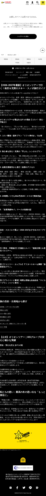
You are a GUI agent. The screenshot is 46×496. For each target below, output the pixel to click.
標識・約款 (29, 72)
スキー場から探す (5, 313)
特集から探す (4, 310)
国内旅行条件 (9, 72)
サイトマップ (20, 72)
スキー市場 (3, 327)
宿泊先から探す (12, 55)
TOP (2, 55)
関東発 (6, 59)
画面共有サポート (23, 77)
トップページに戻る (22, 36)
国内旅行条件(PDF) (35, 75)
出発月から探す (5, 320)
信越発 (29, 62)
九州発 (40, 59)
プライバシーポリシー (11, 75)
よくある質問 (24, 75)
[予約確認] (27, 2)
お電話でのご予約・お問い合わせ (24, 68)
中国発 (17, 62)
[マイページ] (32, 2)
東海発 (17, 59)
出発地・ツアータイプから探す (9, 307)
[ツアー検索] (37, 2)
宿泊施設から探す (5, 317)
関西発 (29, 59)
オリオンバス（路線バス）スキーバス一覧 (13, 323)
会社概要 (37, 72)
